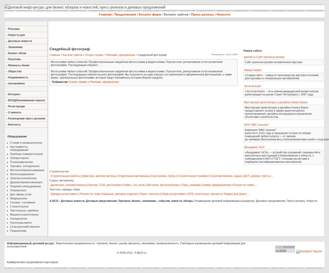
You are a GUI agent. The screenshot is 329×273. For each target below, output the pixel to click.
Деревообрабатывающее (26, 182)
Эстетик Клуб (252, 86)
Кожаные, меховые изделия (120, 194)
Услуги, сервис (94, 55)
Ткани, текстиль (149, 194)
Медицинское (18, 198)
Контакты (14, 124)
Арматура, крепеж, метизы (99, 176)
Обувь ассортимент (173, 194)
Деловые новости (20, 41)
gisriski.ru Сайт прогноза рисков (264, 57)
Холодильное (18, 218)
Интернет (14, 94)
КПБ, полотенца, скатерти (205, 194)
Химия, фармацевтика (217, 185)
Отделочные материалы (133, 176)
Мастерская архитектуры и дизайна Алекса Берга (276, 102)
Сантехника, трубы (163, 176)
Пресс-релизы (202, 14)
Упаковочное (18, 190)
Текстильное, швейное (24, 210)
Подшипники (18, 230)
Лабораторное (19, 158)
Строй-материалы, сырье (225, 176)
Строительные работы (65, 176)
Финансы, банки (18, 65)
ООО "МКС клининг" (256, 124)
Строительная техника (192, 176)
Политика (14, 59)
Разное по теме (243, 185)
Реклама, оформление (121, 55)
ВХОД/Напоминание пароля (26, 100)
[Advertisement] (129, 34)
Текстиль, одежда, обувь (64, 189)
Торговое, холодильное (25, 166)
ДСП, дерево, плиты (256, 176)
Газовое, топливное (22, 202)
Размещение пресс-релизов (26, 118)
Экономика (15, 47)
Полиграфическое (21, 162)
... (272, 176)
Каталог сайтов (176, 14)
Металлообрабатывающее (27, 170)
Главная (105, 14)
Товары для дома (235, 194)
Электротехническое (23, 178)
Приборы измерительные (26, 154)
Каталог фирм (150, 14)
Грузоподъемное (21, 222)
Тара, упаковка (191, 185)
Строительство (59, 171)
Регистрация (16, 106)
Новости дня (16, 35)
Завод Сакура (252, 70)
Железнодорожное (22, 174)
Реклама (14, 29)
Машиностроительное (24, 214)
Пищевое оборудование (25, 186)
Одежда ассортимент (64, 194)
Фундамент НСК (254, 147)
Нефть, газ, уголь (134, 185)
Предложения (125, 14)
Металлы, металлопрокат (163, 185)
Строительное (19, 206)
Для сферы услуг (21, 194)
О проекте (14, 112)
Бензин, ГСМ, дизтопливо (105, 185)
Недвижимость (18, 77)
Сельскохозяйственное (25, 226)
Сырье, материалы (61, 180)
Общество (14, 71)
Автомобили (16, 83)
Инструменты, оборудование (19, 148)
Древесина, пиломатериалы (69, 185)
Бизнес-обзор (17, 53)
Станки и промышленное (26, 142)
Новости (223, 14)
